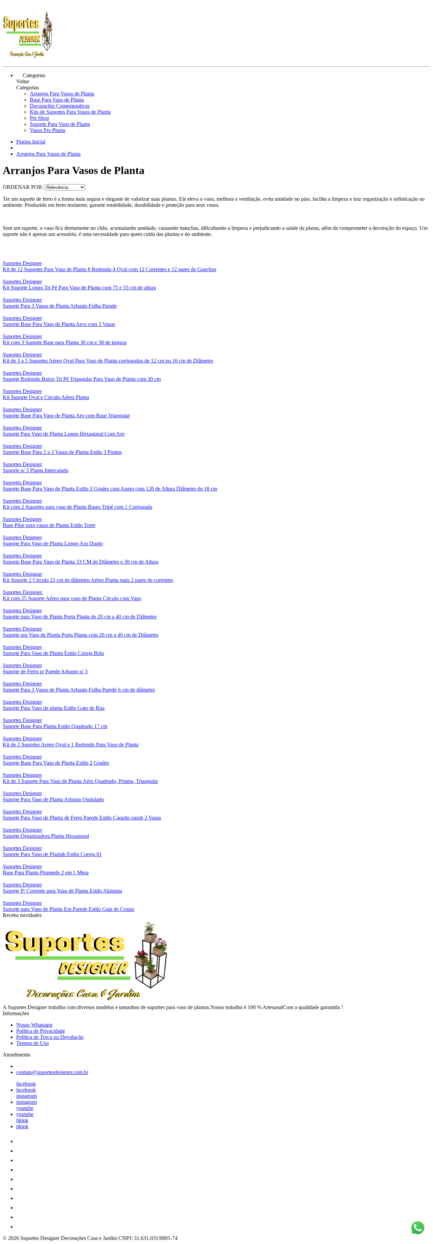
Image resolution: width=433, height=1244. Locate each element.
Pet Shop (39, 118)
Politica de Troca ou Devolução (50, 1037)
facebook (26, 1084)
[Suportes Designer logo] (28, 58)
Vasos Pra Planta (47, 130)
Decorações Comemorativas (60, 106)
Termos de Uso (32, 1043)
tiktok (22, 1120)
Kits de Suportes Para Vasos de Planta (70, 112)
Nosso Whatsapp (34, 1025)
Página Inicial (30, 142)
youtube (24, 1108)
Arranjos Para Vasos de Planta (62, 93)
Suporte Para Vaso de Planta (60, 124)
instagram (26, 1096)
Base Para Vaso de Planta (57, 100)
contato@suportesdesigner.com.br (52, 1072)
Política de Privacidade (40, 1031)
